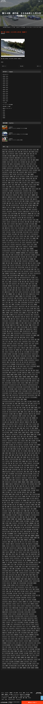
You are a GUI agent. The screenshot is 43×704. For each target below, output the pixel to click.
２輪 (36, 300)
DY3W (23, 201)
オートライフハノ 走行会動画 (8, 104)
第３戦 (24, 366)
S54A (33, 556)
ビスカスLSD (17, 192)
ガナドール (34, 190)
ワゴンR (35, 184)
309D (5, 533)
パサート (33, 372)
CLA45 (25, 281)
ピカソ (8, 568)
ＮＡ (29, 240)
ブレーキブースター (5, 413)
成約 (29, 370)
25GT (17, 407)
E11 (30, 510)
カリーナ (11, 170)
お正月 (34, 455)
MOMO (30, 225)
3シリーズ (23, 448)
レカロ (38, 459)
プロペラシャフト (26, 446)
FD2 (39, 188)
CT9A (23, 300)
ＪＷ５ (3, 341)
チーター (38, 500)
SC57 (21, 469)
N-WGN (11, 448)
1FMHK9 (10, 512)
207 (28, 306)
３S (38, 378)
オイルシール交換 (12, 362)
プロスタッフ (4, 417)
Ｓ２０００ (12, 230)
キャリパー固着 (26, 521)
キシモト (4, 488)
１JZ (30, 498)
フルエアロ (30, 345)
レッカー (23, 225)
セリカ (10, 178)
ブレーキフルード (18, 477)
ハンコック (4, 374)
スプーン (10, 415)
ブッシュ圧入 (18, 556)
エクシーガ (4, 236)
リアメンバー (31, 271)
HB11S (12, 258)
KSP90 (32, 312)
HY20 (20, 281)
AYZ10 (14, 512)
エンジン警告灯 (17, 568)
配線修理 (33, 519)
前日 (11, 287)
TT (13, 209)
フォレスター (34, 475)
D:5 (7, 527)
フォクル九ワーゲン (11, 277)
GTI (18, 541)
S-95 (22, 465)
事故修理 (35, 304)
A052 (3, 281)
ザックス (31, 273)
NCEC (10, 203)
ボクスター (22, 382)
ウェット (8, 223)
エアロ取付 (31, 236)
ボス (24, 562)
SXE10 (8, 275)
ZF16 (26, 426)
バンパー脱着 (38, 440)
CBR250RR (29, 213)
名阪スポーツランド (30, 310)
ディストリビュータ (25, 170)
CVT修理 (22, 539)
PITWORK (15, 358)
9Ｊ (18, 242)
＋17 (20, 242)
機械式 (17, 246)
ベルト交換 (22, 207)
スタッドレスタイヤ (15, 434)
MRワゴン (20, 459)
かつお (37, 574)
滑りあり (4, 572)
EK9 (6, 446)
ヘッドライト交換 (16, 254)
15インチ (28, 500)
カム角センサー (25, 246)
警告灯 (22, 343)
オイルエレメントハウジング (20, 364)
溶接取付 (11, 432)
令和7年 (36, 221)
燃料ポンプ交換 (17, 157)
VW (29, 267)
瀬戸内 (27, 574)
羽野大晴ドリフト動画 (6, 106)
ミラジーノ (25, 411)
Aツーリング (33, 405)
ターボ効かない (9, 376)
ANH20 (34, 446)
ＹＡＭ (14, 236)
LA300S (26, 405)
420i (39, 393)
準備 (13, 287)
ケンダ (19, 440)
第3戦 (14, 366)
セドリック (7, 521)
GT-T (20, 188)
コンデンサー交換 (19, 298)
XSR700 (22, 399)
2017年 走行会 (5, 93)
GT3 (32, 192)
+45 (36, 374)
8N (20, 225)
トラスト (13, 405)
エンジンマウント (23, 215)
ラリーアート (33, 533)
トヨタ (22, 157)
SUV (29, 442)
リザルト (19, 289)
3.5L (39, 320)
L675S (14, 488)
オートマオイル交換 (35, 529)
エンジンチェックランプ (9, 424)
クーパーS (4, 209)
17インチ (16, 203)
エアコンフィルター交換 (6, 587)
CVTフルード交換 (9, 199)
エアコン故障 (4, 564)
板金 (32, 450)
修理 (19, 151)
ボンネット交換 (20, 360)
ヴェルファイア (21, 424)
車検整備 (25, 399)
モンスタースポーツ (12, 320)
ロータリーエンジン (31, 349)
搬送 (10, 279)
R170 (39, 411)
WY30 (26, 370)
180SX (8, 192)
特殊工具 (33, 504)
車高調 (10, 186)
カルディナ (17, 188)
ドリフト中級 (4, 289)
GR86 (19, 203)
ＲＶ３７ (10, 589)
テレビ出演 (5, 102)
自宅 (30, 221)
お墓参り (18, 457)
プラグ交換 (30, 246)
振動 (26, 448)
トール (36, 277)
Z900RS (19, 403)
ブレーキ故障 (37, 521)
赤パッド (28, 552)
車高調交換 (37, 535)
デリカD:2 (7, 523)
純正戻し (29, 372)
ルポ (14, 444)
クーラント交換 (17, 304)
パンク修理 (25, 450)
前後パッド (14, 329)
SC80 (38, 537)
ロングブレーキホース (20, 471)
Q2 (36, 405)
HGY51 (26, 349)
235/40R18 (12, 519)
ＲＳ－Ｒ (37, 347)
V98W (36, 283)
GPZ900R (4, 395)
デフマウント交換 (33, 366)
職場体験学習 (18, 252)
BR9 (31, 506)
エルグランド (17, 238)
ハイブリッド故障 (20, 353)
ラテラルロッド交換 (14, 417)
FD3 (38, 552)
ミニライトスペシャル (19, 560)
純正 (6, 469)
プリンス (23, 556)
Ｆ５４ (7, 240)
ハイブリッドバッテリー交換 (24, 380)
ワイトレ (8, 329)
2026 (29, 554)
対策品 (19, 411)
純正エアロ (8, 345)
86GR (16, 488)
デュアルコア (38, 413)
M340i (30, 380)
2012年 (4, 110)
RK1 (31, 531)
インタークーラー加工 (6, 432)
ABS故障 (6, 578)
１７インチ (15, 440)
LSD (19, 256)
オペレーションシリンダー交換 (27, 473)
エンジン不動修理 (23, 490)
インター (4, 205)
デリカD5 (31, 308)
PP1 (28, 186)
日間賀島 (32, 434)
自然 (30, 327)
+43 (31, 457)
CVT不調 (30, 539)
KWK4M (25, 510)
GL (33, 471)
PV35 (34, 512)
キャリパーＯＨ (5, 234)
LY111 (31, 508)
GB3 (26, 263)
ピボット (9, 201)
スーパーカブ (30, 391)
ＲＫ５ (25, 230)
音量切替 (33, 568)
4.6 (16, 450)
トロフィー (17, 285)
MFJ (28, 403)
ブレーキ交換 (26, 502)
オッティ (33, 341)
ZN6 (10, 217)
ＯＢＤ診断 (4, 161)
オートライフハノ (5, 149)
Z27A (38, 424)
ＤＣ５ (30, 343)
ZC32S (16, 223)
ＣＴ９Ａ (25, 234)
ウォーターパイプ (13, 250)
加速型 (19, 273)
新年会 (9, 457)
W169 (18, 219)
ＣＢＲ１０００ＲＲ (29, 242)
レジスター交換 (25, 444)
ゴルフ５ (15, 541)
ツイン (26, 541)
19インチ (14, 172)
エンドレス (30, 203)
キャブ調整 (10, 314)
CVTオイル (10, 527)
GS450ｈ (27, 188)
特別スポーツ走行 (33, 554)
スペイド (4, 178)
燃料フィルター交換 (27, 531)
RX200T (10, 554)
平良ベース (35, 329)
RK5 (26, 496)
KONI (20, 541)
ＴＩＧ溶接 (31, 168)
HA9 (36, 502)
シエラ (25, 469)
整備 (34, 159)
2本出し (9, 475)
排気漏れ (34, 238)
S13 (13, 192)
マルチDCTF (32, 337)
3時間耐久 (16, 296)
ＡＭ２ (39, 170)
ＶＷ (35, 230)
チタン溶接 (9, 469)
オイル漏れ (27, 201)
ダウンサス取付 (12, 537)
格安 (5, 434)
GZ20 (39, 506)
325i (13, 504)
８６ (35, 236)
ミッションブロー (10, 535)
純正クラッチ (20, 223)
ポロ (38, 230)
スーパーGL (4, 407)
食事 (24, 428)
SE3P (22, 258)
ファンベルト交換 (21, 199)
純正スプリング (24, 372)
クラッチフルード (24, 477)
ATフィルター (24, 529)
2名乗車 (4, 477)
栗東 (6, 428)
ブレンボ (4, 442)
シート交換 (28, 459)
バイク (21, 168)
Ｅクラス (4, 591)
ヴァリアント (37, 372)
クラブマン (34, 473)
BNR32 (15, 426)
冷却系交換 (21, 506)
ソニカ (3, 252)
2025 (6, 151)
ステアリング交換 (28, 296)
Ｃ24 (31, 159)
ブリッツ (14, 186)
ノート (38, 269)
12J (21, 500)
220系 (19, 213)
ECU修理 (23, 479)
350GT (15, 277)
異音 (21, 151)
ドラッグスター (36, 314)
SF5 (37, 475)
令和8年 (25, 578)
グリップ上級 (33, 287)
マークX (35, 444)
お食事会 (21, 329)
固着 (16, 378)
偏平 (21, 436)
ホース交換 (4, 203)
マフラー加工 (4, 258)
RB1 (36, 386)
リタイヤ (28, 366)
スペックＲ (12, 587)
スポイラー (32, 265)
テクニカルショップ (12, 246)
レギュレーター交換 (15, 430)
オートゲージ (4, 405)
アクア (33, 343)
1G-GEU (3, 508)
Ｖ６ (31, 238)
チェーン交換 (29, 401)
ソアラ (34, 506)
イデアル (20, 312)
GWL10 (30, 188)
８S (10, 560)
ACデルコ (19, 465)
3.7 (35, 467)
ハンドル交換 (34, 296)
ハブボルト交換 (5, 285)
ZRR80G (16, 271)
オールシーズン (14, 442)
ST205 (16, 178)
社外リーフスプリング (6, 176)
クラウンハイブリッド (26, 320)
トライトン (15, 341)
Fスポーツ (13, 554)
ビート (26, 186)
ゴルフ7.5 (15, 337)
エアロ (29, 265)
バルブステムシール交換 (15, 508)
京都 (21, 457)
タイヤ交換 (10, 172)
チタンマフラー (10, 349)
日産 (17, 155)
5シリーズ (11, 558)
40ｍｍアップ (31, 469)
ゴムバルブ (23, 440)
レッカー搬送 (33, 490)
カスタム (19, 382)
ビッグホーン (13, 378)
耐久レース (11, 331)
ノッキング (30, 184)
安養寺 (9, 428)
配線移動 (31, 481)
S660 (35, 312)
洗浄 (20, 455)
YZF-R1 (39, 395)
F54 (38, 473)
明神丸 (7, 576)
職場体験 (36, 252)
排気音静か (24, 376)
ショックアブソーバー (37, 273)
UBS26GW (17, 521)
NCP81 (25, 471)
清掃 (22, 455)
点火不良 (28, 490)
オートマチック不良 (28, 527)
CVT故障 (18, 539)
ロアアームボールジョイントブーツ (25, 277)
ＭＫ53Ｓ (24, 248)
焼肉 (33, 221)
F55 (26, 576)
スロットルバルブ (5, 364)
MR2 (9, 263)
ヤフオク (20, 461)
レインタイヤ (12, 223)
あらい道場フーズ (34, 285)
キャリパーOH (22, 205)
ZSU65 (22, 430)
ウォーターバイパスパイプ (13, 411)
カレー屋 (29, 285)
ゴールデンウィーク (14, 221)
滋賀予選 (38, 310)
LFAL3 (39, 562)
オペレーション (25, 368)
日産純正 (37, 572)
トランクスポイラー (5, 384)
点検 (32, 411)
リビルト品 (26, 267)
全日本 (31, 403)
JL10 (9, 572)
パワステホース (32, 201)
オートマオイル (37, 182)
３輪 (38, 300)
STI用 (30, 494)
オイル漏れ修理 (13, 364)
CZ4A (33, 298)
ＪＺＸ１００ (24, 250)
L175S (6, 217)
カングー (22, 510)
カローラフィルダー (10, 298)
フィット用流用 (35, 543)
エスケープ (35, 562)
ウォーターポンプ (16, 159)
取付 (29, 161)
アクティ (34, 502)
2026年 (6, 457)
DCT (33, 498)
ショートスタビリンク (32, 572)
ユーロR (30, 275)
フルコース (4, 397)
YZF (36, 496)
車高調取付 (32, 535)
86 (8, 217)
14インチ (4, 279)
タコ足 (31, 492)
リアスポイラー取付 (36, 525)
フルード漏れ (20, 537)
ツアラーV (7, 450)
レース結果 (17, 510)
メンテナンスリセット (10, 168)
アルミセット (4, 242)
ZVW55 (3, 578)
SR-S (13, 463)
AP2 (34, 413)
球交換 (20, 566)
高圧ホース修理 (17, 527)
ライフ (8, 207)
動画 (37, 149)
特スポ (21, 366)
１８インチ (18, 436)
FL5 (36, 417)
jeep (25, 180)
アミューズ (36, 360)
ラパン (36, 570)
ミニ (35, 207)
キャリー (31, 558)
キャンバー (12, 188)
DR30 (10, 395)
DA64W (8, 506)
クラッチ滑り (7, 543)
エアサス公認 (16, 312)
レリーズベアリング (15, 308)
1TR (7, 411)
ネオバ (10, 358)
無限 (19, 469)
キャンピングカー (9, 211)
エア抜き (9, 234)
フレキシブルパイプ (22, 589)
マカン (27, 562)
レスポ (9, 213)
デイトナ (24, 552)
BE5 (19, 490)
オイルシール (9, 308)
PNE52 (13, 455)
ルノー (12, 302)
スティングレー (8, 232)
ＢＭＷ (28, 153)
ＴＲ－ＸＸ (34, 358)
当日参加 (36, 407)
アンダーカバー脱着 (14, 213)
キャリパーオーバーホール (15, 205)
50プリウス (4, 362)
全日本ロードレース (24, 403)
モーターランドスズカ (23, 149)
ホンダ (35, 168)
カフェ (12, 428)
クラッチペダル (27, 258)
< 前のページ (4, 66)
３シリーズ (35, 316)
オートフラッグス (27, 314)
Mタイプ (13, 560)
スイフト (23, 289)
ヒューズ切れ (35, 170)
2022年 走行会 (5, 83)
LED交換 (10, 281)
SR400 (3, 403)
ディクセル (31, 176)
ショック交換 (28, 269)
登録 (23, 397)
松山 (21, 574)
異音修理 (34, 205)
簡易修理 (8, 374)
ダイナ (13, 184)
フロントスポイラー (14, 345)
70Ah (9, 463)
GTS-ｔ (8, 397)
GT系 (26, 543)
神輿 (5, 223)
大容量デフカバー (5, 415)
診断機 (9, 182)
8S (39, 450)
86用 (31, 178)
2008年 (2, 62)
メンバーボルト (26, 271)
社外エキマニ (24, 492)
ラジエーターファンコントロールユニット (32, 564)
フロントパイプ (23, 283)
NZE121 (15, 298)
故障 (27, 279)
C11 (16, 444)
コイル (33, 587)
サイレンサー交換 (5, 570)
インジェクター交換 (5, 157)
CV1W (35, 308)
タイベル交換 (11, 159)
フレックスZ (36, 382)
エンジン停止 (19, 372)
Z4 (12, 358)
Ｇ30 (15, 591)
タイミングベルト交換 (13, 275)
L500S (9, 360)
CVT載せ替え (26, 539)
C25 (36, 211)
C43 (10, 506)
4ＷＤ (13, 238)
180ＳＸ (28, 250)
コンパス (29, 180)
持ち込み (33, 151)
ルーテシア (9, 430)
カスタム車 (17, 494)
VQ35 (3, 459)
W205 (30, 417)
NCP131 (12, 300)
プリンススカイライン (28, 556)
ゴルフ (16, 151)
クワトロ (30, 475)
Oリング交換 (30, 426)
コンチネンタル (32, 281)
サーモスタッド (10, 347)
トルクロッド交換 (14, 469)
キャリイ (16, 496)
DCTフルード (36, 498)
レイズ (23, 374)
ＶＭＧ (12, 161)
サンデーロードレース (28, 353)
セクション (7, 545)
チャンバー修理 (5, 337)
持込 (31, 331)
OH (9, 219)
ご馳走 (15, 457)
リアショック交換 (9, 366)
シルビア (20, 155)
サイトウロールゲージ (6, 174)
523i (37, 242)
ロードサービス (14, 279)
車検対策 (10, 494)
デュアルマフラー (14, 283)
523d (35, 269)
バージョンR (34, 424)
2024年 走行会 (5, 80)
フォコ (7, 302)
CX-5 (27, 407)
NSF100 (21, 331)
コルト (30, 424)
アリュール (8, 502)
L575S (6, 463)
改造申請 (24, 312)
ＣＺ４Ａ (15, 347)
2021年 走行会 (5, 85)
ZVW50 (8, 362)
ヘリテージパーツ (20, 426)
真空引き (22, 275)
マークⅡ (12, 564)
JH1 (33, 461)
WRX (12, 149)
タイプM (11, 397)
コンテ (3, 463)
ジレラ (3, 302)
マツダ (9, 180)
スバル (10, 149)
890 (6, 180)
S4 (20, 494)
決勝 (9, 205)
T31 (25, 560)
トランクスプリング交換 (36, 494)
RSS (11, 463)
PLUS (38, 566)
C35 (22, 271)
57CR (25, 438)
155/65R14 (31, 432)
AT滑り (7, 572)
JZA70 (38, 578)
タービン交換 (4, 353)
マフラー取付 (4, 238)
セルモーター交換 (5, 372)
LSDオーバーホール (5, 426)
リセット (15, 240)
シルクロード (13, 545)
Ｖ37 (33, 230)
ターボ (33, 351)
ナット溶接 (4, 329)
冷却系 (37, 318)
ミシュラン (8, 221)
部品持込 (17, 349)
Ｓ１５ (24, 155)
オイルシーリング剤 (29, 358)
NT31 (26, 475)
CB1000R (35, 537)
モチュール (27, 337)
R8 (38, 211)
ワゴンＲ (4, 232)
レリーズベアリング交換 (11, 446)
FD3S (16, 537)
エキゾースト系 (5, 448)
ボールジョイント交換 (12, 556)
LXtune (17, 320)
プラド (22, 558)
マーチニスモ (33, 496)
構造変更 (32, 174)
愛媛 (18, 574)
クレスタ (21, 525)
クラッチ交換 (21, 153)
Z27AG (37, 533)
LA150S (30, 502)
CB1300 (27, 382)
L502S (7, 209)
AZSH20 (3, 552)
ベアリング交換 (13, 310)
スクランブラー (5, 541)
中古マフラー (4, 192)
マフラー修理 (4, 155)
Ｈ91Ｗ (37, 341)
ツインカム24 (9, 508)
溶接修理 (14, 155)
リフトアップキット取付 (21, 417)
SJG (23, 560)
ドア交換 (29, 450)
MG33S (16, 403)
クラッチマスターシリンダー (18, 190)
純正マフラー (34, 380)
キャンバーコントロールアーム (12, 269)
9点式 (11, 174)
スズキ (7, 153)
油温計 (27, 347)
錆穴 (5, 502)
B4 (16, 366)
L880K (28, 467)
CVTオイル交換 (29, 529)
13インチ (32, 339)
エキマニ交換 (19, 492)
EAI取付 (24, 519)
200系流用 (36, 428)
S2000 (29, 413)
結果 (16, 289)
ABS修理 (13, 578)
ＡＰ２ (17, 230)
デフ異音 (23, 475)
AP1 (32, 413)
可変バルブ (29, 568)
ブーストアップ (20, 211)
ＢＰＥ (6, 349)
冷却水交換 (6, 273)
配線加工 (19, 481)
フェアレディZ (23, 318)
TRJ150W (28, 558)
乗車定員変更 (8, 477)
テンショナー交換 (5, 393)
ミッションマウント (30, 215)
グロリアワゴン (16, 370)
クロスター (23, 543)
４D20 (38, 554)
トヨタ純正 (33, 254)
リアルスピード (7, 558)
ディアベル (4, 248)
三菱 (18, 234)
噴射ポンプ (26, 184)
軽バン (3, 543)
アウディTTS (6, 560)
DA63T (34, 558)
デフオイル (4, 211)
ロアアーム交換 (15, 461)
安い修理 (19, 374)
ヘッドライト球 (14, 281)
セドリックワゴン (22, 370)
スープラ (23, 265)
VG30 (10, 568)
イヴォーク (4, 366)
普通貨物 (24, 496)
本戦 (36, 395)
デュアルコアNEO (25, 391)
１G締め (20, 320)
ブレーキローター (16, 502)
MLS (27, 149)
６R (14, 349)
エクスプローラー (5, 512)
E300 (8, 448)
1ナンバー (20, 496)
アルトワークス (11, 153)
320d (30, 153)
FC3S (20, 384)
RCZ (24, 564)
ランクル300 (24, 415)
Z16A (17, 504)
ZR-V (29, 545)
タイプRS (4, 446)
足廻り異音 (6, 556)
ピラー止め (14, 174)
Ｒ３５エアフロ (11, 157)
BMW (22, 217)
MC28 (14, 552)
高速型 (38, 467)
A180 (26, 306)
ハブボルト (4, 221)
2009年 (4, 115)
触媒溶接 (36, 376)
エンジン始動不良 (18, 170)
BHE (26, 256)
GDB (36, 256)
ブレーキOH (16, 455)
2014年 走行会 (5, 98)
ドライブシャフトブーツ (33, 430)
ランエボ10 (29, 298)
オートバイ (24, 168)
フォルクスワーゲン (11, 151)
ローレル (19, 271)
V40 (22, 339)
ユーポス (15, 533)
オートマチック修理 (5, 479)
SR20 (26, 205)
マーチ (12, 201)
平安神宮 (24, 457)
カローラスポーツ (5, 172)
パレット (31, 304)
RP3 (11, 329)
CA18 (15, 407)
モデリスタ (4, 345)
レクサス (32, 161)
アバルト (27, 225)
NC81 (18, 358)
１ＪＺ (34, 157)
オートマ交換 (19, 448)
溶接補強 (31, 258)
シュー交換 (9, 465)
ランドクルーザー (16, 558)
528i (24, 217)
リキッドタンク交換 (11, 391)
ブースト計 (7, 252)
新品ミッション (5, 535)
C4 (30, 428)
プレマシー (24, 459)
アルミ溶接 (15, 432)
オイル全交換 (31, 562)
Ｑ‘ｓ (27, 240)
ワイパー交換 (26, 570)
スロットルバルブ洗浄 (34, 552)
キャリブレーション (5, 339)
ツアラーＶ (19, 250)
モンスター (21, 531)
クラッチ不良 (11, 190)
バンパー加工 (11, 529)
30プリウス (16, 182)
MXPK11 (23, 438)
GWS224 (36, 320)
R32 (16, 397)
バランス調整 (14, 539)
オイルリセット (5, 182)
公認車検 (11, 176)
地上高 (13, 494)
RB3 (24, 426)
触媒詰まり (16, 376)
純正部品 (31, 537)
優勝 (9, 318)
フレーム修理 (10, 562)
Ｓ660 (38, 339)
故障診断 (4, 424)
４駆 (33, 570)
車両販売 (14, 368)
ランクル (28, 415)
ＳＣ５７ (34, 242)
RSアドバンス (32, 320)
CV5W (34, 318)
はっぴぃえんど (12, 296)
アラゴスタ (33, 275)
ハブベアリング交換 (5, 219)
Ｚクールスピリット (22, 585)
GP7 (20, 362)
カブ (34, 391)
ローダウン (7, 335)
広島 (7, 574)
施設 (7, 331)
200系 (29, 174)
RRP (28, 304)
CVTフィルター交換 (13, 531)
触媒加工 (32, 376)
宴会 (12, 436)
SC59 (18, 531)
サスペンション (5, 267)
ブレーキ (17, 176)
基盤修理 (27, 479)
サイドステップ (20, 345)
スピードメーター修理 (8, 403)
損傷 (13, 376)
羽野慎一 (4, 312)
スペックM (29, 438)
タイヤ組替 (4, 333)
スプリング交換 (32, 289)
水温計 (12, 341)
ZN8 (21, 203)
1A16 (18, 506)
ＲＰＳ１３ (32, 250)
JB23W (39, 502)
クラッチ (4, 574)
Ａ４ (8, 238)
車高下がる (31, 436)
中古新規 (20, 397)
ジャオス (38, 308)
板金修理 (12, 374)
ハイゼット (33, 541)
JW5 (37, 312)
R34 (13, 527)
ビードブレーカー (33, 500)
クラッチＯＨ (4, 343)
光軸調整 (8, 316)
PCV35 (3, 469)
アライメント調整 (5, 188)
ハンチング (15, 498)
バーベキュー (22, 221)
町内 (39, 221)
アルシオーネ (30, 477)
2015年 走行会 (5, 97)
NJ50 (24, 504)
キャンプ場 (4, 331)
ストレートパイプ (5, 230)
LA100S (3, 523)
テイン (8, 244)
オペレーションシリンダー (23, 395)
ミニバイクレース (16, 331)
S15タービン (15, 211)
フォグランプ (14, 506)
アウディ (10, 209)
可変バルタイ (4, 207)
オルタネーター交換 (21, 267)
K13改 (29, 496)
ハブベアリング (25, 151)
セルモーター (24, 279)
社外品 (3, 368)
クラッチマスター (18, 368)
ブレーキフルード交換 (6, 370)
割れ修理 (17, 380)
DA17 (28, 430)
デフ (39, 448)
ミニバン (34, 531)
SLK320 (37, 411)
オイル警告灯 (9, 490)
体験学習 (29, 578)
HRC (6, 318)
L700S (16, 519)
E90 (38, 316)
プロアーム (20, 552)
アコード (26, 275)
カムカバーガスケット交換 (14, 256)
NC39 (6, 263)
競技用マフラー (33, 488)
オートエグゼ (33, 448)
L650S (29, 411)
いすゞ (9, 378)
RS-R (38, 265)
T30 (14, 529)
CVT (24, 316)
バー (15, 428)
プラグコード (35, 246)
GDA (35, 339)
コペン (25, 467)
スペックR (25, 192)
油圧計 (30, 347)
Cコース (35, 310)
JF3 (31, 263)
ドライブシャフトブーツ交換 (13, 459)
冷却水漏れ (31, 248)
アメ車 (33, 510)
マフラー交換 (23, 161)
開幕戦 (35, 203)
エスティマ (21, 409)
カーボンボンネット (31, 360)
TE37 (25, 374)
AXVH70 (19, 275)
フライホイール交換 (12, 273)
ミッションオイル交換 (16, 399)
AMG (22, 281)
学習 (9, 254)
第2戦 (20, 263)
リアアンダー (26, 345)
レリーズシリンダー (26, 537)
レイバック (9, 434)
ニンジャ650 (38, 263)
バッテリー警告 (26, 465)
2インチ (9, 417)
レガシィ (28, 182)
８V (28, 576)
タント (35, 213)
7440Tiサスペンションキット (6, 471)
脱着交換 (8, 438)
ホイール (34, 374)
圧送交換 (4, 184)
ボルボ (20, 339)
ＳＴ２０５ (14, 343)
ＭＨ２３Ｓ (30, 585)
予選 (7, 205)
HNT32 (36, 465)
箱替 (16, 287)
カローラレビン (27, 199)
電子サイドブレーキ (24, 213)
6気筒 (22, 446)
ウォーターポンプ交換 (6, 256)
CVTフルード (28, 316)
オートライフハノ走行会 (23, 285)
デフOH (10, 426)
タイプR (37, 188)
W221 (34, 370)
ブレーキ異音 (32, 521)
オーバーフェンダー (18, 265)
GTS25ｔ (28, 471)
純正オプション (8, 442)
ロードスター (13, 180)
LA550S (3, 492)
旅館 (7, 488)
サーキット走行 (5, 510)
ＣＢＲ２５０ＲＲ (24, 341)
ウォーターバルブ (23, 568)
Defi (9, 341)
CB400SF (4, 263)
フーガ (36, 349)
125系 (8, 265)
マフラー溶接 (9, 155)
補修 (16, 360)
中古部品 (4, 335)
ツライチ (23, 242)
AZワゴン (4, 358)
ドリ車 (35, 271)
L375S (38, 213)
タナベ (33, 382)
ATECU (3, 481)
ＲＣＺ (28, 248)
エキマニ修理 (8, 380)
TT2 (21, 450)
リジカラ (38, 545)
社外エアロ (4, 527)
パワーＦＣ (27, 155)
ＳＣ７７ (4, 589)
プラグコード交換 (23, 508)
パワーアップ (32, 211)
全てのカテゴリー (6, 74)
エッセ (39, 271)
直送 (17, 172)
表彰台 (14, 510)
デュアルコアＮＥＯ (5, 246)
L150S (29, 283)
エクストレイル (32, 465)
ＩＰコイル (26, 587)
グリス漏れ (32, 277)
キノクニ (33, 279)
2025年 (38, 203)
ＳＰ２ (36, 587)
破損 (34, 450)
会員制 (21, 428)
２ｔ (5, 430)
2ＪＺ (31, 157)
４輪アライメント (32, 186)
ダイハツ (15, 161)
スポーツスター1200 (5, 314)
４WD (15, 475)
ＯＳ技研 (35, 244)
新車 (10, 368)
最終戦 (32, 407)
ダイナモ (19, 343)
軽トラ (19, 450)
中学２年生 (12, 585)
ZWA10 (7, 554)
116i (28, 273)
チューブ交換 (38, 391)
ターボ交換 (9, 353)
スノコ (32, 316)
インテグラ (26, 343)
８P (22, 351)
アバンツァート (5, 360)
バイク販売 (19, 533)
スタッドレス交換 (20, 393)
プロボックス (22, 535)
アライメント (18, 186)
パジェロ (33, 283)
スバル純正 (23, 407)
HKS (30, 192)
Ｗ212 (10, 591)
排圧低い (20, 376)
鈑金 (26, 461)
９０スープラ (37, 556)
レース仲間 (38, 434)
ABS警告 (10, 578)
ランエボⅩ (25, 298)
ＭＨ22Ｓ (22, 254)
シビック (33, 188)
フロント (4, 153)
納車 (27, 585)
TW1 (31, 335)
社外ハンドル (4, 298)
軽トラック (12, 496)
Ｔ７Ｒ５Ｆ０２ (5, 347)
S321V (37, 541)
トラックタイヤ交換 (13, 438)
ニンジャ (7, 395)
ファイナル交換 (10, 225)
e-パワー (31, 576)
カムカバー (6, 459)
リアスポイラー (26, 494)
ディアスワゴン (28, 335)
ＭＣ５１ (30, 341)
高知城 (34, 574)
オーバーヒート (5, 386)
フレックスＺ (12, 244)
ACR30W (6, 475)
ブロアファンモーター (30, 409)
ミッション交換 (26, 223)
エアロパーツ (24, 545)
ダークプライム (9, 407)
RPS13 (11, 192)
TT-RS (37, 450)
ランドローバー (28, 364)
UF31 (6, 391)
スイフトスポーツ (25, 190)
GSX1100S (4, 562)
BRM (22, 316)
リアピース (6, 351)
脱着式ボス (7, 525)
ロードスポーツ (30, 219)
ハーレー (29, 234)
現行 (7, 473)
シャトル (17, 362)
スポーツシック (7, 496)
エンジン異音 (30, 205)
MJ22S (7, 358)
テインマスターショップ (12, 384)
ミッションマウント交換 (26, 386)
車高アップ (12, 543)
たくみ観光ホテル (7, 436)
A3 (20, 351)
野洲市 (3, 254)
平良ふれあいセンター (29, 329)
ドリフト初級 (9, 289)
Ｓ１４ (35, 240)
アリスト (25, 157)
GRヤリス (36, 461)
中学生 (7, 254)
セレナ (29, 159)
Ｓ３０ (39, 225)
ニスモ (15, 201)
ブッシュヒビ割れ (26, 506)
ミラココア (10, 488)
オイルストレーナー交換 (6, 531)
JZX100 (27, 209)
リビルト (30, 170)
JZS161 (28, 157)
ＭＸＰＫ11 (36, 343)
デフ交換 (20, 178)
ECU (23, 527)
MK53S (9, 541)
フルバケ (17, 463)
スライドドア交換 (5, 306)
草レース (19, 287)
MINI (33, 207)
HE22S (39, 570)
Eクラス (25, 436)
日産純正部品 (29, 560)
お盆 (18, 329)
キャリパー (31, 232)
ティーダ (37, 289)
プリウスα (8, 333)
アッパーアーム (22, 335)
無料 (30, 279)
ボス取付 (19, 432)
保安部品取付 (20, 519)
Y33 (11, 521)
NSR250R (11, 552)
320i (25, 300)
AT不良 (10, 479)
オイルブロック (10, 440)
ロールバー (34, 172)
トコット (37, 490)
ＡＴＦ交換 (13, 232)
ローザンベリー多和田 (24, 327)
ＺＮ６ (38, 236)
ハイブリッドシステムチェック (26, 333)
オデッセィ (33, 386)
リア (16, 552)
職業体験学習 (18, 578)
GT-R (13, 426)
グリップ (30, 149)
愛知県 (25, 434)
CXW (35, 477)
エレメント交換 (32, 300)
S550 (31, 370)
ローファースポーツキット (32, 566)
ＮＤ (5, 244)
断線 (36, 519)
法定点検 (37, 159)
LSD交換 (23, 178)
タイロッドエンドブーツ (28, 393)
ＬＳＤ (32, 244)
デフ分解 (4, 450)
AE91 (10, 283)
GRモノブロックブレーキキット (9, 271)
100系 (30, 209)
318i (22, 570)
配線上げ (28, 481)
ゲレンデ (11, 370)
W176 (8, 267)
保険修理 (35, 436)
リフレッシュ (38, 254)
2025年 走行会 (5, 78)
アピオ (35, 469)
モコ (13, 403)
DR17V (10, 455)
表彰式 (13, 289)
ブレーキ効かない (5, 399)
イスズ (14, 521)
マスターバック (27, 397)
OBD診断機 (33, 417)
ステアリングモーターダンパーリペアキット (9, 401)
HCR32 (14, 397)
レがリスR (37, 512)
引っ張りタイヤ (18, 500)
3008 (14, 176)
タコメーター (4, 201)
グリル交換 (33, 440)
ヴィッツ (29, 312)
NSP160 (26, 535)
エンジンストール (18, 479)
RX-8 (38, 306)
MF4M (19, 302)
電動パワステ (14, 217)
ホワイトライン (28, 504)
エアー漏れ (10, 413)
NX (12, 512)
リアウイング (21, 236)
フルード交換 (6, 170)
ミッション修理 (16, 535)
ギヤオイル (12, 500)
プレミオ (4, 327)
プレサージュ (12, 267)
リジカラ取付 (34, 545)
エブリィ (25, 430)
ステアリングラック (27, 254)
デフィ (7, 341)
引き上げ (37, 370)
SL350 (38, 380)
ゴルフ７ (36, 151)
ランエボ (21, 234)
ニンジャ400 (16, 566)
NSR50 (3, 296)
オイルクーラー (5, 440)
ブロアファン (20, 444)
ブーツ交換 (17, 207)
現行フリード (30, 543)
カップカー (7, 368)
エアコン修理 (4, 215)
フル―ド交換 (7, 492)
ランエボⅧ (20, 300)
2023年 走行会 (5, 81)
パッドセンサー (11, 351)
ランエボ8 (15, 300)
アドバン (37, 279)
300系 (31, 415)
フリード (23, 263)
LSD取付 (15, 525)
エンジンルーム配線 (37, 481)
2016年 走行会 (5, 95)
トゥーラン (10, 393)
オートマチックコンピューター (33, 479)
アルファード (26, 442)
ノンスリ (28, 308)
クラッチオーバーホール (26, 331)
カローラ (4, 283)
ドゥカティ (8, 248)
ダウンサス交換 (7, 537)
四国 (16, 574)
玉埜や (3, 428)
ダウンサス (27, 289)
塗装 (25, 236)
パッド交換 (27, 176)
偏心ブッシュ (13, 471)
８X (4, 539)
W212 (27, 436)
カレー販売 (4, 287)
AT (21, 527)
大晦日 (25, 455)
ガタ (33, 217)
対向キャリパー (37, 302)
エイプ (6, 304)
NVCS (37, 205)
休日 (36, 560)
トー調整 (22, 186)
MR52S (27, 566)
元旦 (37, 455)
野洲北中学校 (23, 252)
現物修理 (34, 426)
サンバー (21, 246)
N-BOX (29, 263)
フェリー (23, 576)
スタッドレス (15, 393)
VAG (22, 494)
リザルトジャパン (18, 545)
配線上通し (23, 481)
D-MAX (27, 283)
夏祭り (12, 327)
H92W (14, 360)
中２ (27, 252)
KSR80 (38, 335)
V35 (18, 277)
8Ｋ (10, 238)
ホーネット (30, 461)
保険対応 (10, 306)
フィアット (30, 589)
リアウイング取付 (29, 525)
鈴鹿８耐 (4, 318)
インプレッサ (30, 256)
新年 (3, 457)
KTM (36, 178)
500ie (9, 302)
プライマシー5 (36, 438)
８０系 (7, 186)
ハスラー (23, 566)
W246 (3, 560)
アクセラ (37, 281)
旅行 (35, 434)
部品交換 (15, 374)
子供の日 (33, 560)
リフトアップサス (17, 543)
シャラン (20, 341)
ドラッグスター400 (24, 533)
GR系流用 (4, 545)
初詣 (27, 457)
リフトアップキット (20, 314)
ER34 (20, 407)
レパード (4, 391)
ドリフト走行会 (9, 409)
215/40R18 (22, 554)
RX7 (18, 384)
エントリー (28, 508)
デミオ (21, 201)
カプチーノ (19, 240)
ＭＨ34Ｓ (18, 591)
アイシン (9, 184)
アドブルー (16, 306)
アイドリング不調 (9, 498)
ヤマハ (10, 304)
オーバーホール (36, 232)
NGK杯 (14, 413)
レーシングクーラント (24, 304)
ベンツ (12, 219)
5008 (19, 446)
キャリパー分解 (14, 234)
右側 (29, 448)
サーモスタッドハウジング (6, 250)
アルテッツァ (4, 275)
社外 (18, 366)
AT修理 (13, 479)
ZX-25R (25, 401)
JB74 (27, 469)
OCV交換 (28, 498)
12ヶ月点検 (4, 168)
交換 (29, 151)
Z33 (11, 360)
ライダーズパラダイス (17, 576)
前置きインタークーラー (35, 527)
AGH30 (27, 424)
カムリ (13, 203)
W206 (29, 440)
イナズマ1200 (15, 562)
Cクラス (27, 417)
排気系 (37, 446)
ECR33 (31, 471)
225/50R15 (24, 500)
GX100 (25, 525)
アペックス (35, 192)
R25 (38, 496)
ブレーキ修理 (9, 504)
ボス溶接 (23, 432)
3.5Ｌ (24, 238)
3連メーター (9, 405)
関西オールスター (18, 310)
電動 (26, 589)
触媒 (37, 238)
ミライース (22, 405)
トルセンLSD (27, 178)
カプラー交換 (31, 444)
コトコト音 (19, 217)
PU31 (16, 267)
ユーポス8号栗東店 (10, 533)
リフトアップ (12, 265)
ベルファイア (4, 490)
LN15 (3, 475)
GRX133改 (39, 444)
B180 (37, 558)
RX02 (5, 498)
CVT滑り (33, 539)
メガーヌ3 (4, 376)
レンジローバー (33, 364)
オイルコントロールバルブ (21, 498)
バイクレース (35, 403)
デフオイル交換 (16, 467)
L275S (38, 401)
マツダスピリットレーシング (24, 572)
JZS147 (13, 477)
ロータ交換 (21, 521)
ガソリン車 (4, 411)
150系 (24, 558)
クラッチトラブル (5, 190)
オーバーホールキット (31, 395)
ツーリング (12, 248)
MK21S (36, 471)
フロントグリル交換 (8, 382)
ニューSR (24, 269)
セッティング (32, 155)
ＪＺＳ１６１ (24, 244)
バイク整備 (4, 585)
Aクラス (16, 219)
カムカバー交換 (29, 217)
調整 (36, 448)
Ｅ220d (7, 591)
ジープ (23, 180)
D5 (31, 318)
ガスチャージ (32, 467)
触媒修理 (21, 504)
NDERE (17, 572)
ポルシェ (10, 339)
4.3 (14, 225)
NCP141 (7, 178)
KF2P (29, 407)
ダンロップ (24, 219)
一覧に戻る (21, 66)
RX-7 (34, 457)
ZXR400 (3, 310)
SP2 (17, 413)
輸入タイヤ (27, 432)
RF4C (19, 430)
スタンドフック (20, 562)
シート (3, 461)
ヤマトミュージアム (11, 574)
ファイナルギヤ (5, 225)
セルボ (34, 219)
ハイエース (25, 174)
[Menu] (41, 1)
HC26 (31, 512)
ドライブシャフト (24, 273)
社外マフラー (4, 269)
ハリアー (4, 186)
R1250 (21, 219)
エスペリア (7, 552)
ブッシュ (22, 401)
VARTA (33, 428)
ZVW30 (20, 182)
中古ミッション (34, 333)
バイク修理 (8, 585)
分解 (37, 426)
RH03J (28, 510)
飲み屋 (18, 428)
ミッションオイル (34, 209)
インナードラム (16, 335)
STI (33, 256)
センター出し (20, 488)
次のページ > (39, 66)
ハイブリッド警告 (14, 353)
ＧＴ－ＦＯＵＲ (10, 343)
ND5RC (29, 535)
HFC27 (34, 576)
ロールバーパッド (19, 174)
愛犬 (31, 455)
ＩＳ (35, 161)
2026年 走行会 (5, 76)
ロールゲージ (30, 172)
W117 (28, 281)
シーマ (23, 349)
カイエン (14, 339)
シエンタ (28, 244)
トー (9, 188)
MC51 (32, 213)
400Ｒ (7, 589)
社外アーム (36, 298)
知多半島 (28, 434)
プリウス (12, 182)
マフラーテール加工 (21, 378)
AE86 (31, 199)
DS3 (3, 496)
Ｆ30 (33, 153)
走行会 (17, 149)
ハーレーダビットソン (34, 234)
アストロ (37, 568)
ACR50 (24, 409)
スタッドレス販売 (36, 432)
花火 (14, 318)
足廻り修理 (9, 285)
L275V (35, 523)
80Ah (5, 506)
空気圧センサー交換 (19, 512)
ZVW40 (12, 333)
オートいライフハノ (31, 302)
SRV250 (13, 304)
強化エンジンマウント (11, 386)
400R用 (3, 304)
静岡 (16, 248)
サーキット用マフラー (27, 488)
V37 (23, 296)
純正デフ (21, 192)
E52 (18, 351)
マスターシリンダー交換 (18, 473)
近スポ (18, 525)
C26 (22, 362)
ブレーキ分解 (4, 504)
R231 (3, 382)
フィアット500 (5, 277)
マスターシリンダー (15, 395)
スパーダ (17, 585)
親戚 (28, 221)
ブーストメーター (12, 252)
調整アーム (4, 300)
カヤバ (20, 269)
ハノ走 (13, 285)
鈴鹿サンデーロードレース (7, 108)
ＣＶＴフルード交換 (19, 232)
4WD (25, 207)
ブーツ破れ (26, 523)
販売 (3, 434)
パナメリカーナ (14, 382)
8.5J (32, 438)
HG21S (37, 219)
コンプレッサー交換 (10, 215)
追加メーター (35, 199)
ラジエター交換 (16, 258)
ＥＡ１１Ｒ (23, 240)
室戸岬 (10, 576)
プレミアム (36, 176)
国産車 (17, 391)
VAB (14, 149)
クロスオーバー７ (9, 236)
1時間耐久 (21, 296)
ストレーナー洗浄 (25, 232)
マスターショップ (18, 244)
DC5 (37, 531)
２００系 (30, 570)
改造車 (34, 492)
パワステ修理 (37, 201)
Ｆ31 (35, 153)
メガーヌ (16, 302)
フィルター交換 (11, 467)
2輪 (28, 168)
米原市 (19, 327)
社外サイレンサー (11, 570)
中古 (26, 161)
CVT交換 (14, 448)
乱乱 (3, 436)
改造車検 (12, 335)
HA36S (26, 172)
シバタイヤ (35, 331)
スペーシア (4, 199)
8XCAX (36, 504)
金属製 (22, 411)
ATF (6, 184)
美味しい (8, 287)
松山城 (30, 574)
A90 (26, 265)
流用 (33, 178)
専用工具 (38, 366)
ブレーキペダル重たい (34, 397)
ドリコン (23, 287)
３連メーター (23, 347)
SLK (34, 411)
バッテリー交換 (16, 168)
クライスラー (33, 180)
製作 (3, 430)
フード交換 (25, 360)
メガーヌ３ (10, 399)
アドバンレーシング (35, 353)
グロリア (4, 521)
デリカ (29, 318)
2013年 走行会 (5, 100)
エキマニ (4, 380)
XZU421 (16, 184)
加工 (9, 230)
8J (15, 209)
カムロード (17, 318)
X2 (18, 281)
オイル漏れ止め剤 (22, 358)
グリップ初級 (28, 287)
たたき (3, 576)
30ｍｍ (32, 314)
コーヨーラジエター (5, 320)
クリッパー (6, 455)
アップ (32, 267)
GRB (11, 461)
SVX (33, 477)
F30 (28, 300)
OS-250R (20, 415)
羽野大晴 (7, 312)
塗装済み (34, 345)
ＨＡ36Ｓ (16, 153)
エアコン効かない (5, 566)
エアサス (11, 312)
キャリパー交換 (26, 203)
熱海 (21, 248)
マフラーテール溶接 (28, 378)
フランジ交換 (11, 444)
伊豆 (18, 248)
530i (12, 591)
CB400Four (16, 570)
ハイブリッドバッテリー (17, 333)
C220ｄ (27, 440)
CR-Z (38, 168)
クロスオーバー (30, 463)
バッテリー (19, 438)
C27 (37, 576)
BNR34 (14, 436)
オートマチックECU (14, 481)
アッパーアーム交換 (36, 463)
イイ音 (13, 475)
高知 (12, 576)
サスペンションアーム (33, 306)
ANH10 (13, 568)
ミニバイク (6, 296)
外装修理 (23, 461)
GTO (15, 504)
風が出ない (35, 409)
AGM (3, 506)
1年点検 (14, 207)
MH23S (38, 184)
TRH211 (10, 372)
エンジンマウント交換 (19, 386)
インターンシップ (31, 252)
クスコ (22, 308)
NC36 (19, 570)
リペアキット (18, 405)
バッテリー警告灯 (26, 351)
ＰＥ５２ (21, 238)
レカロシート (33, 459)
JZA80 (13, 316)
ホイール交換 (7, 310)
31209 (33, 589)
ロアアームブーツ (35, 393)
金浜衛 (24, 574)
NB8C (19, 308)
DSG (18, 337)
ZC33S (30, 190)
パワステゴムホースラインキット (32, 384)
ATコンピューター (7, 481)
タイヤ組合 (7, 327)
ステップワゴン (21, 230)
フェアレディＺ (34, 225)
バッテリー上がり (19, 564)
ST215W (23, 188)
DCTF (9, 500)
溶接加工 (35, 335)
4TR (5, 316)
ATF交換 (32, 182)
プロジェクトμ (15, 465)
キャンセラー (7, 461)
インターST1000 (15, 263)
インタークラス (25, 413)
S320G (16, 351)
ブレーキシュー (5, 465)
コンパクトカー (14, 523)
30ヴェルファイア (20, 442)
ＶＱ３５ (28, 238)
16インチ (20, 180)
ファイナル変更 (12, 450)
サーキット (4, 409)
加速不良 (37, 351)
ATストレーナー (18, 529)
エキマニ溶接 (13, 380)
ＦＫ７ (17, 236)
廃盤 (7, 203)
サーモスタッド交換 (24, 302)
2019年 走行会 (5, 89)
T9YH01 (12, 502)
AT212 (14, 170)
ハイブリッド (24, 182)
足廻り (32, 269)
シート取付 (24, 463)
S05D (19, 184)
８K (16, 314)
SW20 (11, 263)
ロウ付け (37, 457)
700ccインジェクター (26, 211)
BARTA (39, 504)
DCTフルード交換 (5, 500)
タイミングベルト (5, 159)
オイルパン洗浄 (15, 199)
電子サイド (11, 240)
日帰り (12, 525)
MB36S (10, 523)
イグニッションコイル (21, 587)
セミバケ (20, 463)
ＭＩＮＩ (4, 240)
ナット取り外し (35, 327)
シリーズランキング (15, 409)
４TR (29, 533)
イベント (15, 327)
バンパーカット (34, 378)
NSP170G (4, 378)
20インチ (37, 215)
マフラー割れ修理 (15, 589)
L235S (3, 273)
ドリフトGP (24, 310)
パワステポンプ (29, 207)
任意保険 (19, 279)
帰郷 (12, 457)
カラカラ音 (18, 401)
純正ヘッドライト (17, 316)
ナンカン (20, 391)
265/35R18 (9, 519)
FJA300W (35, 415)
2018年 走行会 (5, 91)
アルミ (30, 374)
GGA (24, 362)
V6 (38, 386)
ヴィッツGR (8, 300)
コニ (23, 541)
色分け (28, 236)
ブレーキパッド (22, 176)
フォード (36, 510)
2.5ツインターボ (34, 578)
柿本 (3, 351)
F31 (30, 351)
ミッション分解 (31, 223)
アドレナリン (4, 519)
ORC (3, 533)
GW (18, 221)
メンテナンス (13, 572)
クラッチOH (4, 308)
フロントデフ (19, 475)
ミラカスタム (34, 401)
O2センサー (16, 424)
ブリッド (4, 525)
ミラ (19, 161)
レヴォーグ (8, 161)
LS (34, 215)
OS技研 (36, 223)
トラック (22, 184)
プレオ (34, 347)
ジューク (4, 180)
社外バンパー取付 (5, 529)
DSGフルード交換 (22, 337)
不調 (30, 587)
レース (39, 407)
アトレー (6, 281)
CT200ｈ (4, 554)
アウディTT (17, 225)
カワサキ (34, 263)
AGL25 (17, 554)
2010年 (4, 113)
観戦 (11, 318)
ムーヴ (3, 217)
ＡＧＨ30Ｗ (37, 589)
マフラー (36, 267)
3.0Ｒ (3, 349)
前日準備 (35, 508)
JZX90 (15, 564)
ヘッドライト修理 (5, 494)
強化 (34, 258)
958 (17, 339)
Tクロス (15, 492)
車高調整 (36, 250)
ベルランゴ (4, 438)
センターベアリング (21, 523)
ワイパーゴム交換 (5, 444)
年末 (3, 455)
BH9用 (31, 446)
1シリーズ (21, 467)
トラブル (7, 279)
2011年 (4, 112)
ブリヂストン (21, 434)
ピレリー (25, 339)
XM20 (20, 349)
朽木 (24, 329)
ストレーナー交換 (5, 467)
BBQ (25, 221)
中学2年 (22, 578)
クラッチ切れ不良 (11, 473)
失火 (15, 587)
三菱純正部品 (31, 523)
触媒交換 (28, 376)
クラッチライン (30, 368)
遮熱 (28, 492)
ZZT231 (12, 254)
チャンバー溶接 (10, 337)
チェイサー (23, 209)
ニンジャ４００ (9, 539)
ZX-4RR (12, 541)
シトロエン (27, 428)
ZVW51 (29, 405)
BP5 (19, 215)
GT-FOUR (13, 178)
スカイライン (29, 230)
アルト (29, 339)
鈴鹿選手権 (20, 413)
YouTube (4, 151)
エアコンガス (19, 209)
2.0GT (36, 506)
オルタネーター (14, 372)
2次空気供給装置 (28, 519)
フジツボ (4, 473)
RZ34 (38, 471)
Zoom (38, 523)
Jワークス (29, 541)
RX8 (20, 258)
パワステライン (24, 384)
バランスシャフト (15, 490)
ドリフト (34, 149)
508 (27, 545)
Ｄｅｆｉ (19, 347)
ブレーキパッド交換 (34, 442)
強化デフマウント (15, 415)
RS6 (27, 362)
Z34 (26, 318)
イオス (12, 492)
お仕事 (29, 455)
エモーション (12, 242)
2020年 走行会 (5, 87)
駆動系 (25, 153)
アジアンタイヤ (21, 172)
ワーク (8, 242)
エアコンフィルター (22, 306)
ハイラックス (4, 265)
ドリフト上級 (38, 287)
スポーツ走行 (23, 256)
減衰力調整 (4, 568)
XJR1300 (9, 564)
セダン (7, 283)
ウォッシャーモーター (32, 362)
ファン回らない (11, 566)
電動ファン (16, 215)
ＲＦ (3, 244)
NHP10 (29, 382)
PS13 (18, 283)
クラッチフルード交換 (26, 512)
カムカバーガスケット (23, 159)
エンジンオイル (5, 213)
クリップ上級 (10, 510)
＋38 (19, 554)
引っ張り (26, 554)
